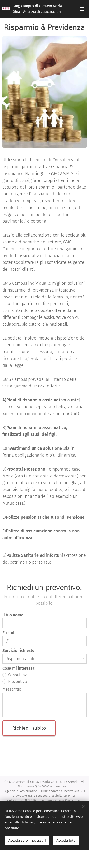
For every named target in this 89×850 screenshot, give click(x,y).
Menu (82, 8)
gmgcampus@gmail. (61, 800)
